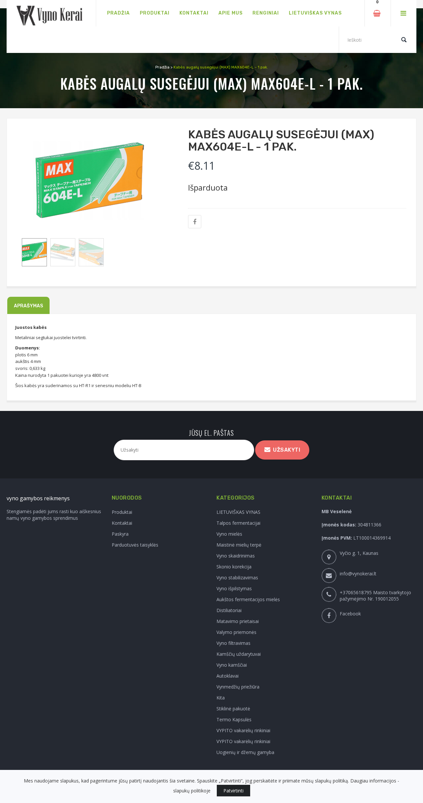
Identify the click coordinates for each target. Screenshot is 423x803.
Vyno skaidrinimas (235, 556)
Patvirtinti (233, 790)
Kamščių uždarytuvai (238, 654)
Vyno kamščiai (231, 665)
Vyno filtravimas (233, 643)
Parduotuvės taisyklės (135, 545)
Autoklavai (227, 676)
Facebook (350, 613)
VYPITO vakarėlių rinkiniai (243, 730)
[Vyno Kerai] (51, 13)
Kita (220, 697)
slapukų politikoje (192, 790)
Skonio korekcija (233, 566)
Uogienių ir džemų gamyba (245, 752)
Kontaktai (122, 523)
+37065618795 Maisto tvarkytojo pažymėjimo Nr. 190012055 (375, 595)
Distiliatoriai (229, 610)
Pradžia (162, 67)
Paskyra (120, 534)
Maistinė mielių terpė (238, 545)
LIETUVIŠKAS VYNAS (238, 512)
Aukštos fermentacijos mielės (248, 599)
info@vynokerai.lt (358, 573)
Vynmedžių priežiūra (237, 687)
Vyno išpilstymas (234, 588)
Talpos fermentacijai (238, 523)
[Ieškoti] (403, 39)
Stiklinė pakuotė (233, 708)
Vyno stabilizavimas (237, 577)
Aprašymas (28, 306)
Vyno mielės (229, 534)
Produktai (122, 512)
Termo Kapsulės (233, 719)
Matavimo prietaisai (237, 621)
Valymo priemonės (236, 632)
